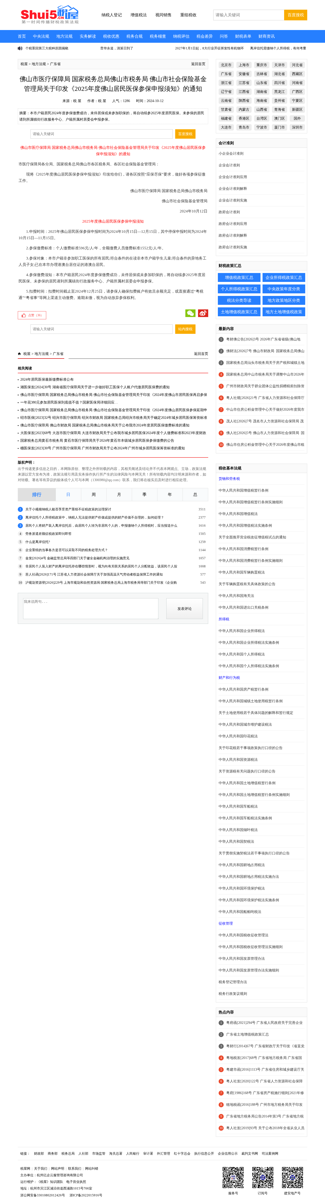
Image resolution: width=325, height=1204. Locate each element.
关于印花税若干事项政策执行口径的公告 (251, 748)
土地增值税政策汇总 (239, 312)
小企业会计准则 (231, 153)
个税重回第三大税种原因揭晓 (46, 48)
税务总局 (68, 1153)
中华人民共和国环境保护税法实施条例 (249, 900)
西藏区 (297, 74)
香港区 (244, 118)
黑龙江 (279, 92)
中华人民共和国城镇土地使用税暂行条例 (251, 701)
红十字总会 (182, 1153)
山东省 (261, 83)
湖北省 (279, 74)
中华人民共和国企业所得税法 (242, 631)
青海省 (279, 109)
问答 (224, 36)
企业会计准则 (229, 165)
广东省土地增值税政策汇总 (247, 1034)
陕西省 (244, 101)
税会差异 (205, 36)
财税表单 (243, 36)
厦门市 (279, 127)
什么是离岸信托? (37, 542)
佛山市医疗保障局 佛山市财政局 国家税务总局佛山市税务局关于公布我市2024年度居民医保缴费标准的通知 (104, 425)
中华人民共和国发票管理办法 (242, 959)
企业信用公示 (228, 1153)
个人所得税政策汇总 (239, 289)
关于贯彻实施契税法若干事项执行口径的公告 (254, 853)
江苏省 (244, 83)
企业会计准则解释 (233, 189)
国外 (297, 118)
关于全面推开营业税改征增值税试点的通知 (252, 537)
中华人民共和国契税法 (236, 841)
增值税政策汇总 (239, 277)
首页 (22, 36)
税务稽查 (158, 36)
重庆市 (261, 65)
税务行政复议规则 (233, 994)
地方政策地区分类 (284, 300)
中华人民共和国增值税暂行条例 (243, 490)
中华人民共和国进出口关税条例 (243, 607)
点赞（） (35, 315)
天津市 (279, 65)
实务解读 (88, 36)
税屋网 (25, 1168)
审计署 (148, 1153)
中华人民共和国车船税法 (238, 806)
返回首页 (198, 64)
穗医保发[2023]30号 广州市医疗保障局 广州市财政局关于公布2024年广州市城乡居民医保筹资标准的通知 (102, 448)
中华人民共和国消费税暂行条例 (243, 549)
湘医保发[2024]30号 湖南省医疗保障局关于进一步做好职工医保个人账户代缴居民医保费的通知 (95, 387)
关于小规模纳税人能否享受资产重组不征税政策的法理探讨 (68, 509)
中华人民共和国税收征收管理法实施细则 (251, 947)
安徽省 (244, 74)
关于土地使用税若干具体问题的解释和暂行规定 (256, 713)
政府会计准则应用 (233, 224)
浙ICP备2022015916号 (86, 1195)
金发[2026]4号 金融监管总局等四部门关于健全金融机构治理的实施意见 (77, 558)
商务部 (53, 1153)
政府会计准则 (229, 212)
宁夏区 (297, 101)
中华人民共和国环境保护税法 (242, 888)
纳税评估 (181, 36)
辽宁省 (226, 92)
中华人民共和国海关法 (236, 596)
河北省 (297, 65)
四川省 (279, 83)
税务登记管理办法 (233, 982)
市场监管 (98, 1153)
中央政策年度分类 (284, 289)
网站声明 (57, 1168)
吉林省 (261, 74)
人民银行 (132, 1153)
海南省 (261, 101)
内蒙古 (244, 109)
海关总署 (115, 1153)
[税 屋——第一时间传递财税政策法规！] (49, 23)
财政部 (39, 1153)
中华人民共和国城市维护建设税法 (245, 724)
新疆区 (297, 109)
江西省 (244, 92)
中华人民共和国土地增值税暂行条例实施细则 (254, 795)
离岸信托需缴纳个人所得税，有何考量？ (280, 48)
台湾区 (261, 118)
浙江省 (226, 83)
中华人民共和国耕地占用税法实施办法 (249, 877)
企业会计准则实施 (233, 200)
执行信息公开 (204, 1153)
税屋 (24, 64)
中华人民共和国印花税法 (238, 736)
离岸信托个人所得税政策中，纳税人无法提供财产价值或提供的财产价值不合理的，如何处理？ (94, 517)
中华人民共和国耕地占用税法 (242, 865)
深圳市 (297, 127)
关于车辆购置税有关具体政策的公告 (247, 584)
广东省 (55, 64)
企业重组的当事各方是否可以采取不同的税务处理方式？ (66, 550)
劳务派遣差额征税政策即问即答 (48, 534)
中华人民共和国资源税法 (238, 760)
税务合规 (134, 36)
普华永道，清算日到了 (116, 48)
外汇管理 (163, 1153)
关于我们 (40, 1168)
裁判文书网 (249, 1153)
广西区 (297, 92)
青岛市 (244, 127)
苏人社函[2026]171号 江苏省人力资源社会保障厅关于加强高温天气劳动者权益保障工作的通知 (94, 574)
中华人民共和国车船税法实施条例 (245, 818)
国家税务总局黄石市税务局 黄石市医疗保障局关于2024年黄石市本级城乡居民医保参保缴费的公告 (97, 440)
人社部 (83, 1153)
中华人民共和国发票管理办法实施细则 (249, 970)
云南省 (226, 101)
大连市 (226, 127)
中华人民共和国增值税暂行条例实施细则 (251, 502)
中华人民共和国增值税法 (238, 514)
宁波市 (261, 127)
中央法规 (41, 36)
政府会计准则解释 (233, 235)
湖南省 (261, 92)
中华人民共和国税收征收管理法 (243, 935)
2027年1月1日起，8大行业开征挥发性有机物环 (209, 48)
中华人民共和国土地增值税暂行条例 (247, 783)
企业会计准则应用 (233, 177)
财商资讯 (266, 36)
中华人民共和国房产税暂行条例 (243, 689)
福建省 (226, 118)
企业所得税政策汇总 (284, 277)
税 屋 (77, 101)
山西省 (261, 109)
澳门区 (279, 118)
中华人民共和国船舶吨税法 (240, 912)
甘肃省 (226, 109)
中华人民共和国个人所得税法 (242, 654)
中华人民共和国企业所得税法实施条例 (249, 642)
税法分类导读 (239, 300)
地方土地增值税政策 (284, 312)
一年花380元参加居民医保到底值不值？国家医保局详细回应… (69, 402)
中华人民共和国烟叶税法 (238, 830)
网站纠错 (91, 1168)
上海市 (244, 65)
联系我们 (74, 1168)
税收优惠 (111, 36)
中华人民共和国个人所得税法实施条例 (249, 666)
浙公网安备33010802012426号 (42, 1195)
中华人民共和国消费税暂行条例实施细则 (251, 561)
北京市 (226, 65)
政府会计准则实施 (233, 247)
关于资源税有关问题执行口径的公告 (247, 771)
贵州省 (279, 101)
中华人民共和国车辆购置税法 (242, 572)
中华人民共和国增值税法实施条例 (245, 525)
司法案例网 (270, 1153)
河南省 (297, 83)
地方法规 (64, 36)
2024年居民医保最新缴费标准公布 (47, 379)
